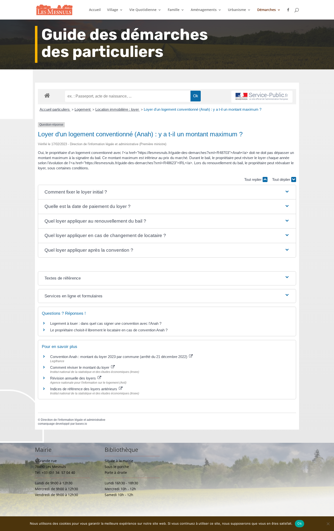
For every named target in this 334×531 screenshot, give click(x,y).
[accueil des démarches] (47, 95)
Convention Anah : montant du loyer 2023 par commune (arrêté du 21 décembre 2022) (119, 357)
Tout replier (253, 179)
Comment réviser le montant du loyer (80, 367)
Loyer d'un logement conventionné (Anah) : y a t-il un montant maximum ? (202, 109)
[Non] (327, 523)
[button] (167, 192)
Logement (83, 109)
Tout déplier (281, 179)
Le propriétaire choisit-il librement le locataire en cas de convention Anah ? (108, 330)
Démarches (266, 10)
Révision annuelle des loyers (73, 378)
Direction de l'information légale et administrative (73, 420)
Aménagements (204, 10)
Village (112, 10)
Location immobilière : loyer (117, 109)
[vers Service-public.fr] (261, 97)
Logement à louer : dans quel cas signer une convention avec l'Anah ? (105, 323)
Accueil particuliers (55, 109)
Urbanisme (237, 10)
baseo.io (81, 423)
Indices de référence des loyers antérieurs (84, 389)
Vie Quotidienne (142, 10)
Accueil (95, 10)
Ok (299, 523)
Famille (173, 10)
